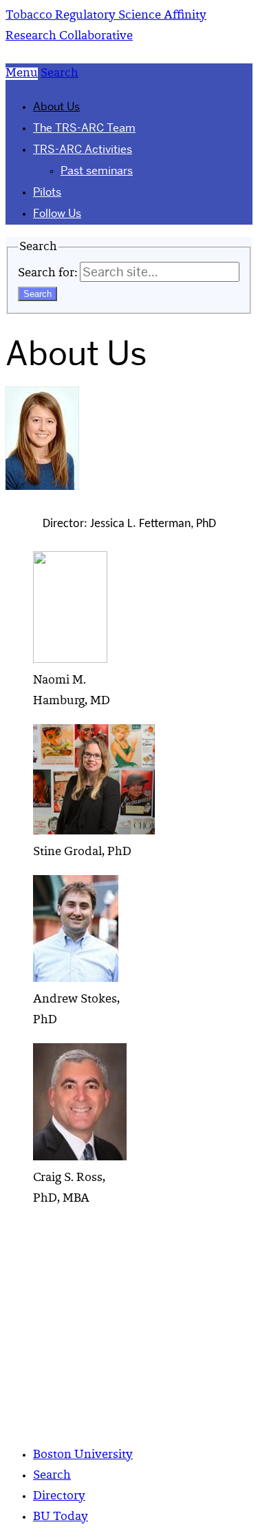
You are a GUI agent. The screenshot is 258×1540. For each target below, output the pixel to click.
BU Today (60, 1517)
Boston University (83, 1455)
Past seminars (97, 170)
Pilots (47, 192)
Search (52, 1476)
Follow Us (57, 213)
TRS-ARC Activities (82, 149)
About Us (56, 106)
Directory (59, 1496)
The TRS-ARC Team (84, 128)
